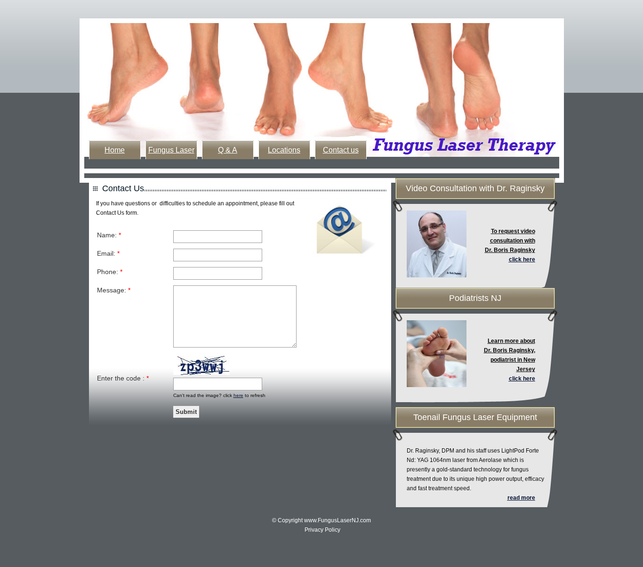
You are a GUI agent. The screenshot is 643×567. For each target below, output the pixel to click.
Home (114, 150)
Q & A (227, 150)
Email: (108, 253)
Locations (284, 150)
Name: (109, 235)
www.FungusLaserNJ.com (337, 520)
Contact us (341, 150)
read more (521, 497)
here (238, 395)
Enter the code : (123, 378)
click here (522, 259)
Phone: (109, 271)
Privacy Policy (322, 529)
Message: (113, 290)
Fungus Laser (171, 150)
